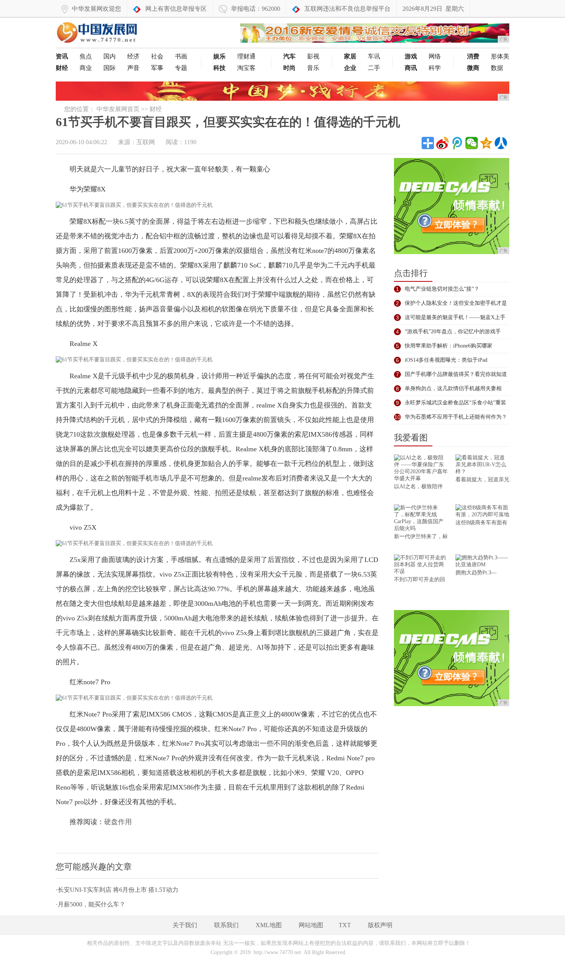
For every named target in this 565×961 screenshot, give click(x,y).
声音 (133, 68)
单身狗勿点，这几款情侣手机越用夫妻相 (453, 388)
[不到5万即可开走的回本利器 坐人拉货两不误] (421, 565)
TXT (345, 925)
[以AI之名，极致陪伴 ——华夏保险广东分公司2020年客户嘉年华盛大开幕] (421, 468)
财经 (156, 109)
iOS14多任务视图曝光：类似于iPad (446, 360)
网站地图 (311, 925)
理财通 (246, 56)
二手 (374, 68)
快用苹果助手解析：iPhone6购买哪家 (448, 346)
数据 (497, 68)
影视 (313, 56)
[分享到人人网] (501, 143)
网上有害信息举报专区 (176, 8)
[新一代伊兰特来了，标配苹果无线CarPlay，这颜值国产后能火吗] (421, 518)
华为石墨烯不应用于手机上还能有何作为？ (456, 417)
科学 (435, 68)
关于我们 (185, 925)
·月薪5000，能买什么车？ (90, 904)
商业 (86, 68)
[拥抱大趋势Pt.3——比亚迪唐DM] (482, 561)
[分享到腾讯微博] (457, 143)
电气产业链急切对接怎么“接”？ (442, 289)
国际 (109, 68)
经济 (133, 56)
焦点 (86, 56)
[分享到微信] (471, 143)
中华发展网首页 (118, 109)
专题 (181, 68)
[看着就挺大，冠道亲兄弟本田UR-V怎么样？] (482, 465)
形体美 (500, 56)
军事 (157, 68)
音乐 (313, 68)
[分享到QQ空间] (486, 143)
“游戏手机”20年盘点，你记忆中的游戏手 (453, 331)
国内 (109, 56)
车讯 (374, 56)
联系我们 (226, 925)
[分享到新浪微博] (442, 143)
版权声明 (380, 925)
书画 (181, 56)
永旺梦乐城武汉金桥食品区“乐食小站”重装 (455, 403)
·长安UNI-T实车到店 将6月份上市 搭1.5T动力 (117, 889)
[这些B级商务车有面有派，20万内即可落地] (482, 511)
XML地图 (269, 925)
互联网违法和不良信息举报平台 (347, 8)
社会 (157, 56)
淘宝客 (246, 68)
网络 (435, 56)
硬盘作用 (118, 822)
